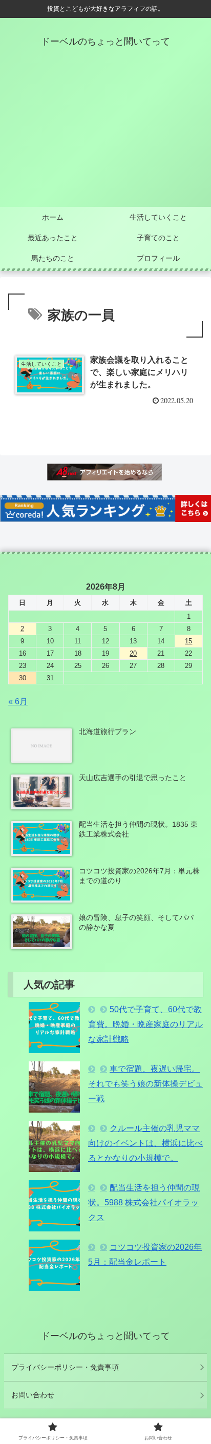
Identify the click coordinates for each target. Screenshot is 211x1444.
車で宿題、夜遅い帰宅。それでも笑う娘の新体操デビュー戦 (145, 1083)
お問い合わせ (32, 1395)
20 (133, 653)
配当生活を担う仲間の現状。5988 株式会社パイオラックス (144, 1202)
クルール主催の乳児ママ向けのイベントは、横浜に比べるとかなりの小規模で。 (145, 1143)
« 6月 (18, 701)
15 (188, 641)
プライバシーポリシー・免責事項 (65, 1367)
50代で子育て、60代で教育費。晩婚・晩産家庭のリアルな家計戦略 (145, 1024)
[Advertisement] (105, 136)
